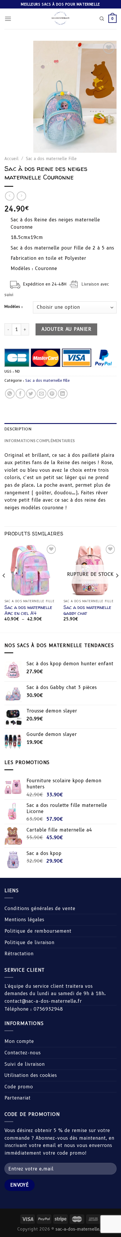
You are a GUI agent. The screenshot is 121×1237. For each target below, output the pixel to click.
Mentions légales (24, 919)
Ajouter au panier (66, 329)
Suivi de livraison (24, 1064)
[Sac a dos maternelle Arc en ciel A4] (31, 569)
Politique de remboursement (37, 931)
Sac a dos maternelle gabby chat (87, 610)
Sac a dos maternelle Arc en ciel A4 (28, 610)
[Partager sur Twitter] (31, 393)
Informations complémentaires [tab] (39, 440)
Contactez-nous (22, 1053)
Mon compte (19, 1041)
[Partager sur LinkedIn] (63, 393)
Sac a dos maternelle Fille (51, 158)
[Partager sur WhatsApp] (10, 393)
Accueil (11, 158)
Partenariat (17, 1098)
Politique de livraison (29, 942)
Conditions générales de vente (39, 908)
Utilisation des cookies (30, 1075)
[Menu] (7, 18)
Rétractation (18, 953)
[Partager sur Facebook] (20, 393)
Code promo (18, 1087)
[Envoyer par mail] (41, 393)
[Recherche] (102, 18)
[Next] (117, 587)
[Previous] (4, 587)
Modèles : (13, 307)
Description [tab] (17, 429)
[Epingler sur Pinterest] (52, 393)
